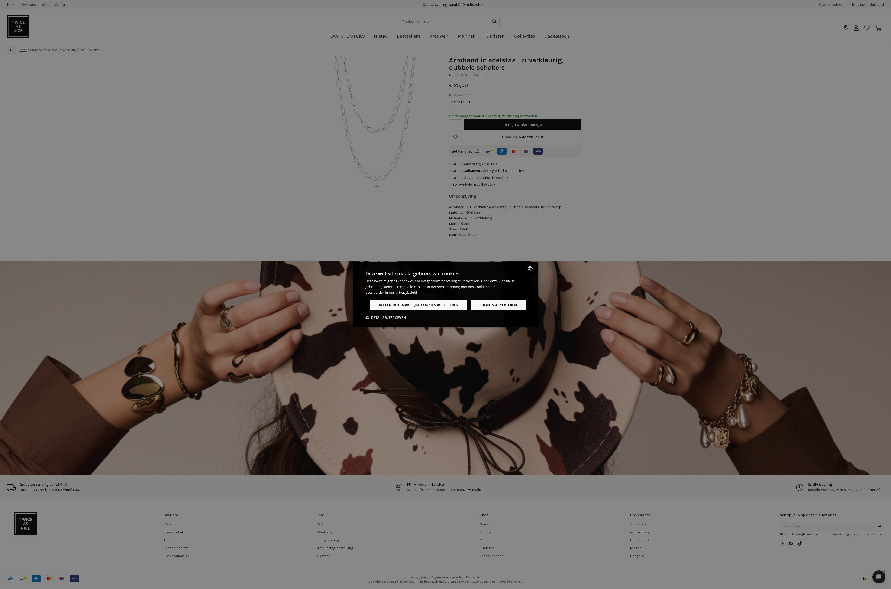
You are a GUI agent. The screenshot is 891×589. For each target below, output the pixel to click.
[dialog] (445, 294)
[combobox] (530, 268)
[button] (385, 317)
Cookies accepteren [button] (498, 305)
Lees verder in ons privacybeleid (391, 292)
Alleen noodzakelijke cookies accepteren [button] (418, 305)
